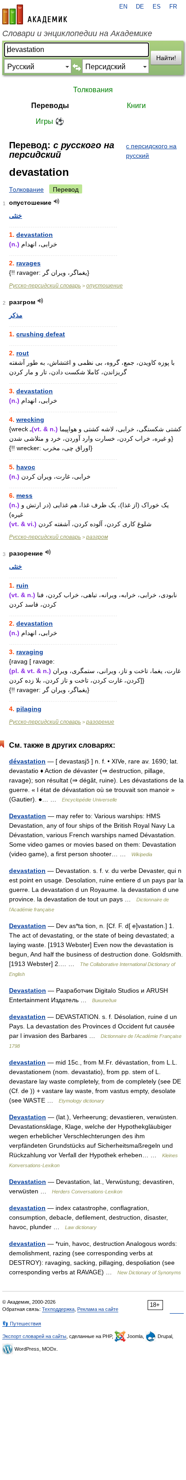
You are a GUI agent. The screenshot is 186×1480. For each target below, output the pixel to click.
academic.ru (34, 14)
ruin (22, 585)
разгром (97, 537)
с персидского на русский (151, 150)
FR (173, 7)
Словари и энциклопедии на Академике (77, 33)
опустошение (104, 286)
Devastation (27, 816)
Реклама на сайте (97, 1309)
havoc (25, 467)
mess (24, 495)
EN (123, 7)
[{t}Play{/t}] (56, 201)
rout (22, 353)
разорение (100, 722)
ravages (28, 263)
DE (140, 7)
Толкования (93, 90)
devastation (34, 234)
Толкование (26, 189)
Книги (136, 105)
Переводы (50, 105)
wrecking (30, 419)
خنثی (15, 215)
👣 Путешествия (21, 1323)
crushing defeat (40, 334)
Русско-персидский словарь (45, 286)
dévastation (27, 761)
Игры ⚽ (50, 121)
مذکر (16, 315)
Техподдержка (58, 1309)
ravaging (29, 651)
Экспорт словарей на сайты (34, 1336)
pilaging (29, 708)
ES (157, 7)
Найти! (166, 57)
